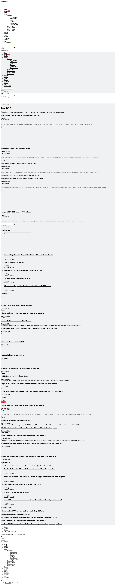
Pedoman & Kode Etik (10, 531)
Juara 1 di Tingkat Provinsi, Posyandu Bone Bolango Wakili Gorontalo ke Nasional (28, 255)
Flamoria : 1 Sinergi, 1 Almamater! (14, 263)
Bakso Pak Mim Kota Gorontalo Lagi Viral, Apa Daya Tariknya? (22, 484)
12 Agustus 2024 (5, 120)
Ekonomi (6, 36)
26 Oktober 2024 (5, 345)
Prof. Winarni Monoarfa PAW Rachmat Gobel (17, 278)
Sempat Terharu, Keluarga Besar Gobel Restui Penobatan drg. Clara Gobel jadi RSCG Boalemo (29, 384)
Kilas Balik (7, 42)
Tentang (6, 527)
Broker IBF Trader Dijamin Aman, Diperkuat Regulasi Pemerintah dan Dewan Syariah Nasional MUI (33, 500)
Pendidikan (6, 38)
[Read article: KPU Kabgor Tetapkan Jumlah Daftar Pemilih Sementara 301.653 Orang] (55, 175)
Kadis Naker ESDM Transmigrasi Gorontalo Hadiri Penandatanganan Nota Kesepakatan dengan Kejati (31, 443)
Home (5, 9)
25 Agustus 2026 (5, 379)
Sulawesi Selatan (11, 27)
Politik (5, 35)
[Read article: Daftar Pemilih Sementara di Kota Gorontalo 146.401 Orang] (55, 160)
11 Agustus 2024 (5, 153)
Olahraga (6, 39)
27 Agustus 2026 (5, 431)
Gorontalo (9, 15)
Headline (6, 12)
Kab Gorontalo (13, 18)
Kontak (6, 530)
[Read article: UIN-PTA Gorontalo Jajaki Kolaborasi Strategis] (55, 373)
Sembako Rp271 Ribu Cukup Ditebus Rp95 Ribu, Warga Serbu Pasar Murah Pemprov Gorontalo (29, 456)
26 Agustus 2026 (5, 331)
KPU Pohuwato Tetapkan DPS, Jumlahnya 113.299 (15, 149)
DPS (8, 104)
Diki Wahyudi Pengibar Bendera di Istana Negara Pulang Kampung (20, 368)
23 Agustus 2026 (5, 394)
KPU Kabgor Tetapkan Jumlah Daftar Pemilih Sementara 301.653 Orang (22, 178)
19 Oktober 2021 (5, 358)
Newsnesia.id (9, 534)
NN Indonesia (6, 152)
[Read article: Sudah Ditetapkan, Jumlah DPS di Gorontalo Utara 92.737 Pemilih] (55, 112)
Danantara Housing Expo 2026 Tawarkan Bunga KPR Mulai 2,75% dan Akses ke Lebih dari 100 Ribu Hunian (32, 391)
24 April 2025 (4, 387)
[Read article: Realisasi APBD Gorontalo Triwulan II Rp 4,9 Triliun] (55, 317)
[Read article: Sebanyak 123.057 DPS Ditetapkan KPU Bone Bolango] (55, 200)
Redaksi (6, 528)
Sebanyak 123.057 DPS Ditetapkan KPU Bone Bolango (16, 212)
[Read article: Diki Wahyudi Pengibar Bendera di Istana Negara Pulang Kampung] (55, 362)
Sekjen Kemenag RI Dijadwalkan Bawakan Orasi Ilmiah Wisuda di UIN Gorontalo (27, 286)
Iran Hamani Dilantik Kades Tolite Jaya (12, 355)
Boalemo (12, 20)
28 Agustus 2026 (5, 316)
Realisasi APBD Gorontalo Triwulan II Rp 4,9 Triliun (16, 321)
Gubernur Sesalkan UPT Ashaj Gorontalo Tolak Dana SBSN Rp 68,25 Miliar (23, 313)
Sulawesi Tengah (11, 29)
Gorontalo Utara (14, 24)
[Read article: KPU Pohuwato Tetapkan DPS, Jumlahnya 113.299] (55, 136)
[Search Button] (14, 47)
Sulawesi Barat (10, 30)
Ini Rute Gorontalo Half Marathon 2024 (12, 342)
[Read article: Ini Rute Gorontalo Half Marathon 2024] (55, 335)
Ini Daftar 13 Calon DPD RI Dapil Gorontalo (16, 492)
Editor (4, 118)
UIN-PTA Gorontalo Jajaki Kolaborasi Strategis (15, 376)
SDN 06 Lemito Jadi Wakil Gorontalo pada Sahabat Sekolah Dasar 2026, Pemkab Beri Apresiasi (29, 428)
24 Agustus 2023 (5, 371)
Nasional (6, 32)
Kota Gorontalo (13, 17)
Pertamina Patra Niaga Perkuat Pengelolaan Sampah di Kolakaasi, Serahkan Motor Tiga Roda (29, 328)
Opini (5, 41)
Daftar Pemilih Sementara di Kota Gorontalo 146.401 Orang (18, 163)
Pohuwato (12, 21)
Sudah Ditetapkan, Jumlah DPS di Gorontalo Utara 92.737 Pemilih (20, 115)
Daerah (5, 14)
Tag (5, 104)
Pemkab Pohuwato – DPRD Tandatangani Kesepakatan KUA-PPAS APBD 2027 (23, 435)
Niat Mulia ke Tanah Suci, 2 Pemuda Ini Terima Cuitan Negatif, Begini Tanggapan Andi (29, 469)
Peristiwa (6, 33)
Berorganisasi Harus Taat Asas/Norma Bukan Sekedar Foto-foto (23, 270)
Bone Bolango (13, 23)
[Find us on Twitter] (1, 537)
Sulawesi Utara (10, 26)
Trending (7, 11)
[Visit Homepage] (4, 1)
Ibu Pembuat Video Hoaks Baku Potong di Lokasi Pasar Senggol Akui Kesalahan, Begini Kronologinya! (34, 477)
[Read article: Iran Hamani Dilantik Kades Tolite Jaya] (55, 349)
